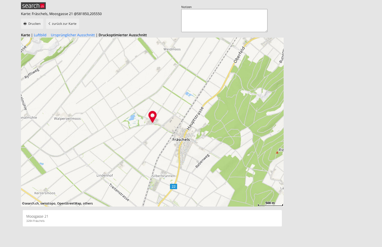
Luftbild (40, 35)
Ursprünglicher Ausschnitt (73, 35)
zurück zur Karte (64, 23)
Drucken (34, 23)
